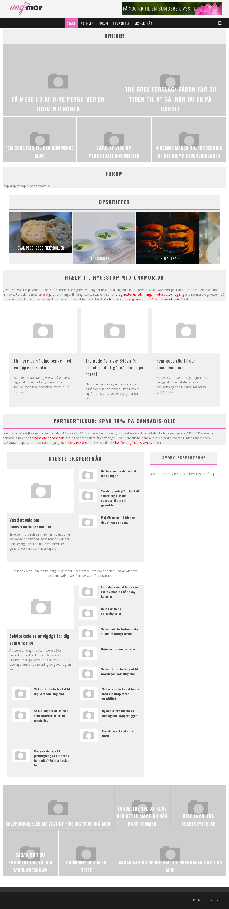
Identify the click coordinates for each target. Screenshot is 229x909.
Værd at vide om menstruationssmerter (30, 523)
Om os (214, 900)
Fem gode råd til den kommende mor (176, 364)
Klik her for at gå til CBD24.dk (130, 442)
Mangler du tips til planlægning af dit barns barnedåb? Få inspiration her (51, 758)
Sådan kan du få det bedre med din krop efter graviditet (120, 694)
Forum (103, 23)
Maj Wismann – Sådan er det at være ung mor (118, 519)
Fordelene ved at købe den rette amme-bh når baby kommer (119, 592)
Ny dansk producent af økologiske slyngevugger (119, 713)
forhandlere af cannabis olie (50, 438)
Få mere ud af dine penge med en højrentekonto (42, 364)
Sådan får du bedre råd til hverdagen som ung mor (119, 671)
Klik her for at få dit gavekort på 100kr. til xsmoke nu (141, 299)
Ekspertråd (143, 23)
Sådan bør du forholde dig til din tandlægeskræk (119, 631)
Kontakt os (200, 900)
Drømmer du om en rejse (118, 649)
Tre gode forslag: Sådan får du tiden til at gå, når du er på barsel (114, 367)
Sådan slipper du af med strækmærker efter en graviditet (51, 715)
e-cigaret (49, 294)
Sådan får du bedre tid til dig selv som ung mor (52, 691)
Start (71, 23)
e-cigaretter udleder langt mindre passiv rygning (149, 294)
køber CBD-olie (76, 442)
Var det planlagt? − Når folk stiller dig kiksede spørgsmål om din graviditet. (120, 498)
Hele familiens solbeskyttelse (111, 611)
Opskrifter (121, 23)
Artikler (87, 23)
